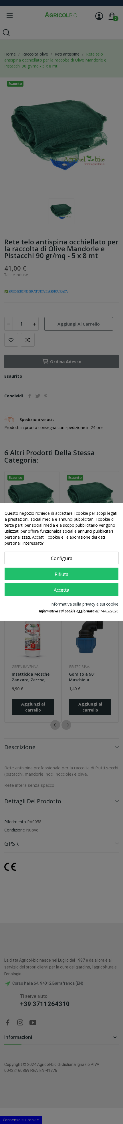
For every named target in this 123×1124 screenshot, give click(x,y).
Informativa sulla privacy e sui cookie (84, 604)
